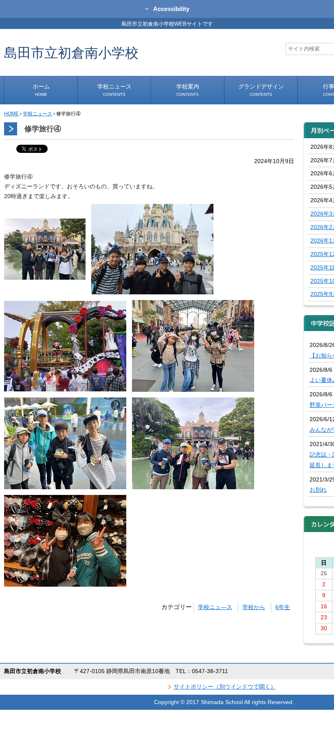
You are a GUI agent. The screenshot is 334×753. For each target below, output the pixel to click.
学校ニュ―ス (215, 607)
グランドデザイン (261, 90)
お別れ (318, 489)
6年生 (282, 607)
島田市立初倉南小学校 (71, 52)
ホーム (41, 90)
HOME (11, 114)
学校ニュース (114, 90)
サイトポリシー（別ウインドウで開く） (225, 686)
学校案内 (187, 90)
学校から (253, 607)
